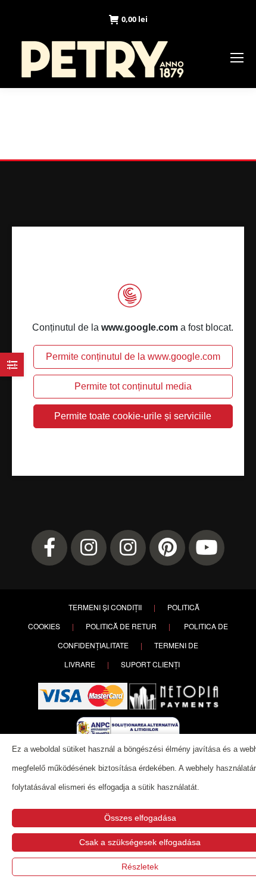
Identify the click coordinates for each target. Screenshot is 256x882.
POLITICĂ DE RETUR (121, 626)
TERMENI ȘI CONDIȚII (105, 607)
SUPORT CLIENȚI (150, 664)
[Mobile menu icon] (237, 58)
